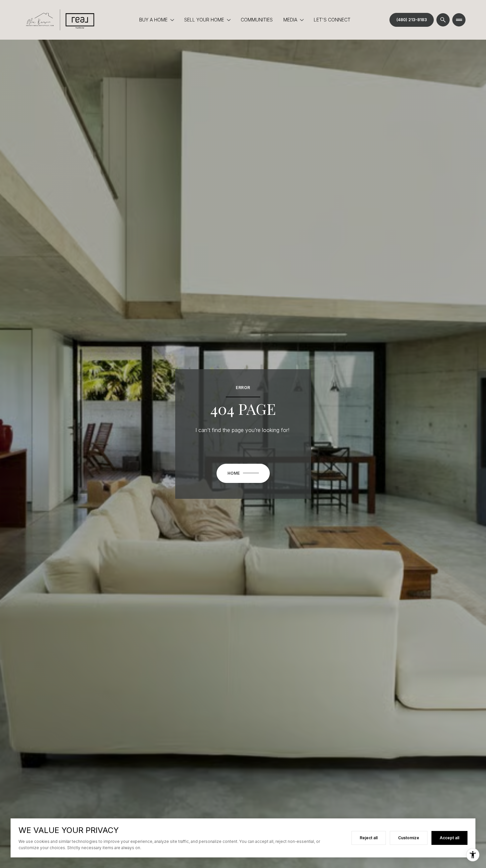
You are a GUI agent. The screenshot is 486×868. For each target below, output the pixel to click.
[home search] (443, 19)
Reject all (369, 837)
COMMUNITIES (257, 19)
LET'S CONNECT (332, 19)
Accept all (449, 837)
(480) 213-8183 (411, 19)
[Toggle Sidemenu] (459, 19)
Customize (408, 837)
